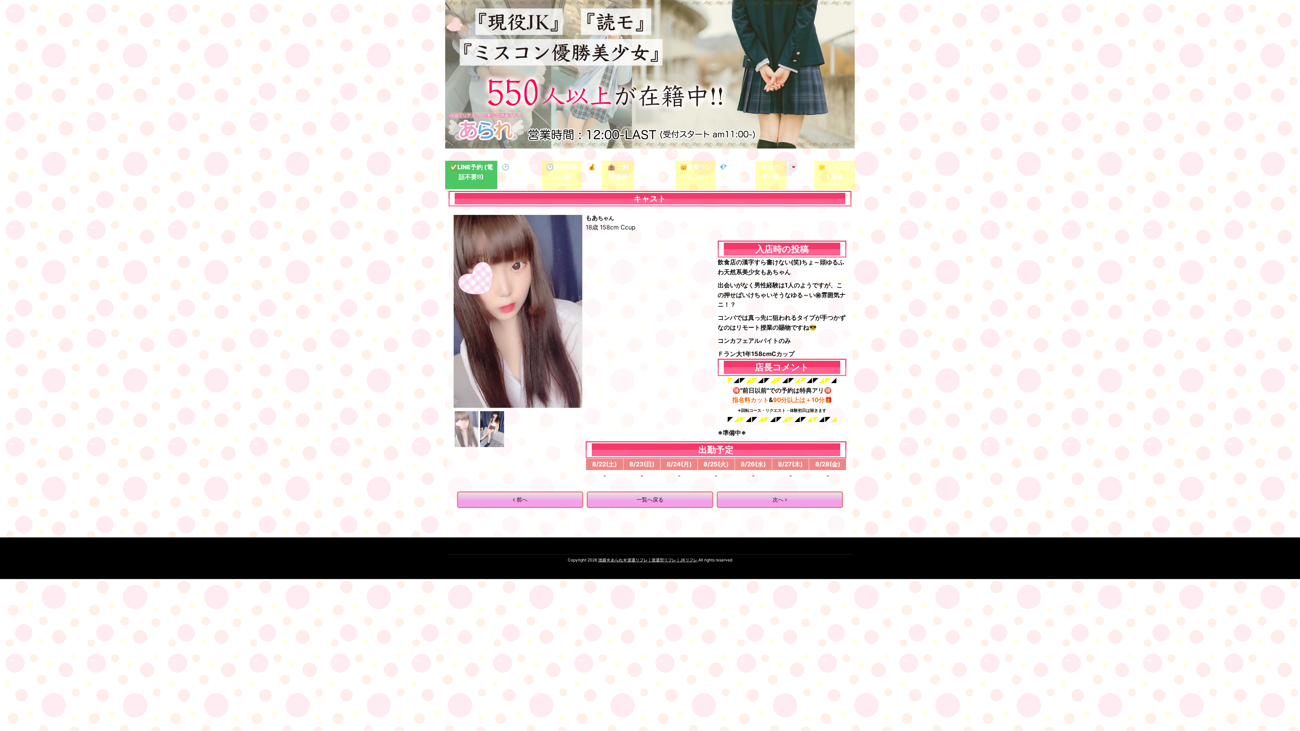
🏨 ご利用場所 (618, 171)
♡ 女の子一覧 (771, 171)
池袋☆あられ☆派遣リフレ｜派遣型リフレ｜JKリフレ (647, 559)
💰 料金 (592, 171)
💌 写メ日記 (800, 171)
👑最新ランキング (696, 171)
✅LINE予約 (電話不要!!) (471, 171)
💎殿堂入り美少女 (735, 171)
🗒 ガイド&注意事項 (654, 171)
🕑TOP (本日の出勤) (520, 171)
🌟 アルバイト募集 (834, 171)
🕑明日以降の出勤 (562, 171)
